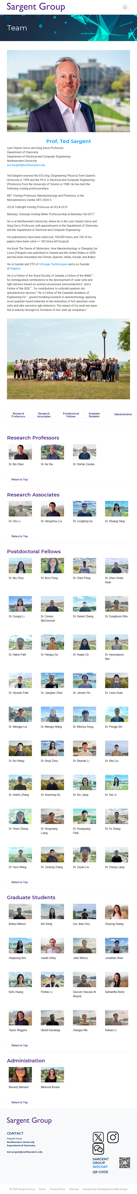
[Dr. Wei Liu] (116, 753)
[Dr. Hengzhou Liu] (52, 513)
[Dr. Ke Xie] (52, 456)
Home (42, 1189)
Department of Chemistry (21, 1145)
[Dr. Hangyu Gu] (52, 647)
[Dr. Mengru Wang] (52, 719)
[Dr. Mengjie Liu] (20, 719)
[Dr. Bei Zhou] (20, 570)
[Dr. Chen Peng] (84, 570)
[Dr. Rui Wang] (20, 753)
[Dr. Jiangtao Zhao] (52, 685)
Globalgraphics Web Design (112, 1189)
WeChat (100, 1167)
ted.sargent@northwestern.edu (26, 165)
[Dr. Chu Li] (20, 513)
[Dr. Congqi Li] (20, 608)
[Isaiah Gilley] (52, 950)
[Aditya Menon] (20, 916)
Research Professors (18, 415)
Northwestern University (20, 1142)
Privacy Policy (57, 1189)
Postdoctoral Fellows (71, 415)
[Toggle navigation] (125, 7)
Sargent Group (26, 1189)
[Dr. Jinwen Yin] (84, 685)
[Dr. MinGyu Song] (84, 719)
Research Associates (44, 415)
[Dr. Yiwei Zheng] (20, 821)
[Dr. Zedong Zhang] (52, 859)
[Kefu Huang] (20, 984)
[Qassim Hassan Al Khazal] (84, 986)
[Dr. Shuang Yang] (116, 513)
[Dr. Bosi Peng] (52, 570)
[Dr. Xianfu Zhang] (20, 787)
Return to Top (20, 479)
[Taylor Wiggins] (20, 1022)
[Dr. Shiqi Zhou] (52, 753)
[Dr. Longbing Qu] (84, 513)
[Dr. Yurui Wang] (20, 859)
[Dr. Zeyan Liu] (84, 859)
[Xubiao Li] (116, 1022)
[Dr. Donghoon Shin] (116, 608)
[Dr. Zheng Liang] (116, 859)
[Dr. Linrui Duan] (116, 685)
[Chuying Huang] (116, 916)
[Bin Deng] (52, 916)
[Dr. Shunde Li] (84, 753)
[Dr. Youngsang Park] (84, 823)
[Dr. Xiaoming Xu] (52, 787)
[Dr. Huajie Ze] (84, 647)
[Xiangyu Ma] (84, 1022)
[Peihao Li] (52, 984)
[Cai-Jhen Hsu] (84, 916)
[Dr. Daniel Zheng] (84, 608)
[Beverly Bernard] (20, 1079)
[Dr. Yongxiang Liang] (52, 823)
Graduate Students (94, 415)
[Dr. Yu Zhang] (116, 821)
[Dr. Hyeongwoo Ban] (116, 649)
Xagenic (15, 268)
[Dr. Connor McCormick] (52, 610)
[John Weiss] (84, 950)
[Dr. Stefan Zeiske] (84, 456)
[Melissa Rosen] (52, 1079)
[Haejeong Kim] (20, 950)
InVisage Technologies (53, 264)
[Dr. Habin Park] (20, 647)
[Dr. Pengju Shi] (116, 719)
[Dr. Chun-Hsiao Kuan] (116, 572)
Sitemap (74, 1189)
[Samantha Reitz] (116, 984)
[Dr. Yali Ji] (116, 787)
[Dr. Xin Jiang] (84, 787)
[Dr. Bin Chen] (20, 456)
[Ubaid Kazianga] (52, 1022)
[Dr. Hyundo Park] (20, 685)
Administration (123, 414)
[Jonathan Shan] (116, 950)
